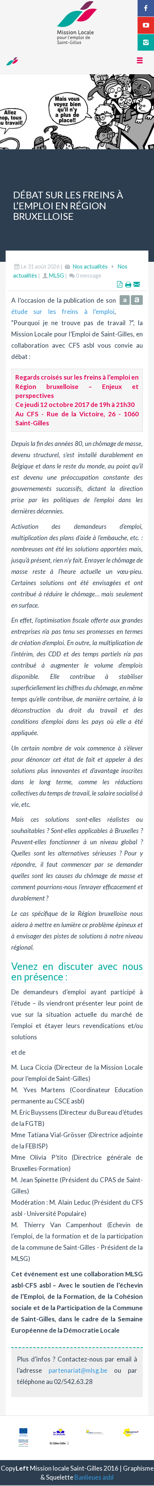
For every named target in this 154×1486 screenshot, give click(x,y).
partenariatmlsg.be (78, 1370)
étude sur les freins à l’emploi (62, 311)
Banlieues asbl (94, 1477)
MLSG (56, 275)
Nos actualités (90, 266)
